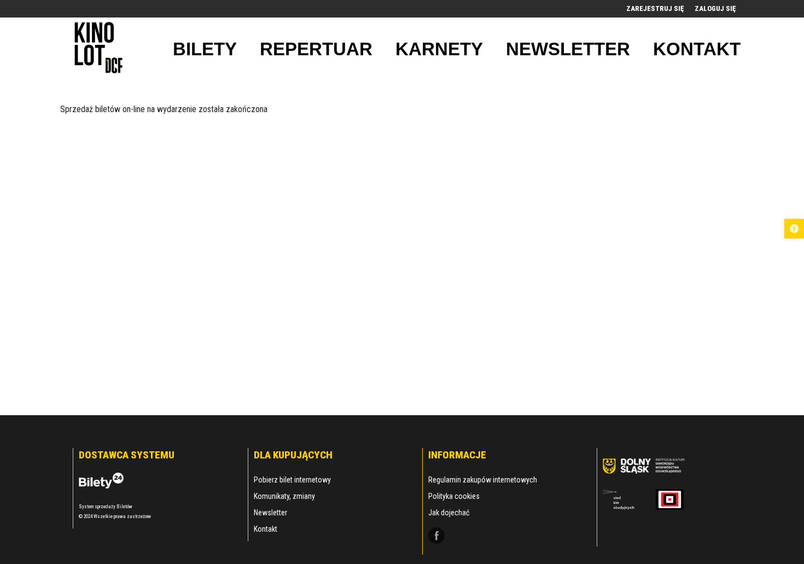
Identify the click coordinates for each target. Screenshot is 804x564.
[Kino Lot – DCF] (98, 49)
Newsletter (270, 512)
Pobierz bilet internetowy (292, 479)
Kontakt (265, 529)
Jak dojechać (448, 512)
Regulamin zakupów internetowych (482, 479)
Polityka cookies (454, 496)
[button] (794, 229)
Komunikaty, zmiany (284, 496)
